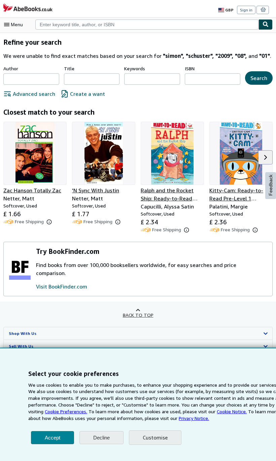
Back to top (138, 315)
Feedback (270, 185)
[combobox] (146, 25)
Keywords (134, 68)
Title (69, 68)
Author (10, 68)
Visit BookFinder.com (61, 286)
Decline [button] (101, 437)
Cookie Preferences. (66, 411)
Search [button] (258, 78)
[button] (265, 157)
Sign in (246, 9)
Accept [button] (52, 437)
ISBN (190, 68)
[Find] (265, 25)
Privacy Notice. (194, 418)
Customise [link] (155, 437)
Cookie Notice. (232, 411)
